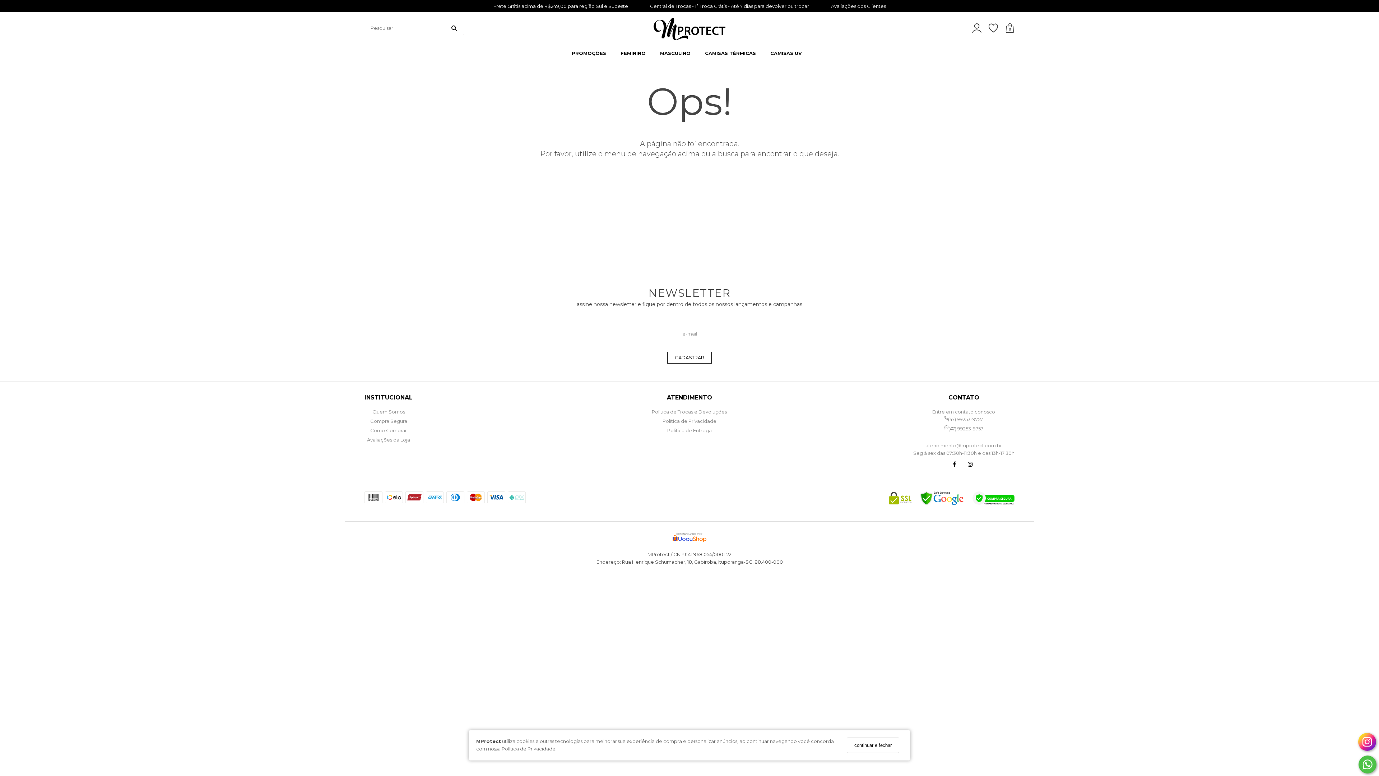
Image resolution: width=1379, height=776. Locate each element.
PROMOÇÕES (589, 53)
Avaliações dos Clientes (858, 6)
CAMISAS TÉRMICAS (730, 53)
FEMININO (633, 53)
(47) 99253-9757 (965, 419)
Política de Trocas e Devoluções (689, 412)
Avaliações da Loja (388, 440)
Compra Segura (388, 421)
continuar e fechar (873, 745)
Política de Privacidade (529, 749)
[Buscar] (454, 28)
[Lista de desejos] (997, 28)
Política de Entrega (689, 430)
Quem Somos (388, 412)
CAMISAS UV (786, 53)
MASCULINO (675, 53)
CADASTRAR (689, 357)
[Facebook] (954, 465)
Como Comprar (388, 430)
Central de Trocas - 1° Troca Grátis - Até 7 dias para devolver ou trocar (729, 6)
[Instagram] (970, 465)
